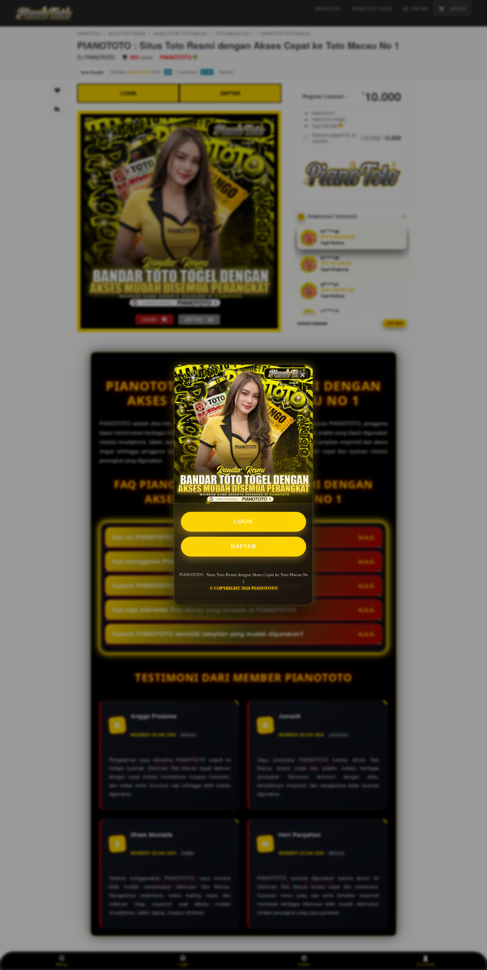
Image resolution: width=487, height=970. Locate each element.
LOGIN (243, 521)
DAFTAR (243, 546)
